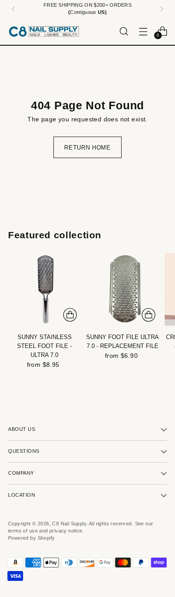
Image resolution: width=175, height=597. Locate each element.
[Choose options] (70, 315)
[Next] (161, 9)
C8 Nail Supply (69, 523)
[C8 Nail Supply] (44, 31)
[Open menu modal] (143, 31)
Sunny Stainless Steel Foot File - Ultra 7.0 (44, 346)
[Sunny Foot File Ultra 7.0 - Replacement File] (122, 289)
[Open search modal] (123, 31)
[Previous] (13, 9)
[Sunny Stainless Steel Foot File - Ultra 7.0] (44, 289)
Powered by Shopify (31, 538)
